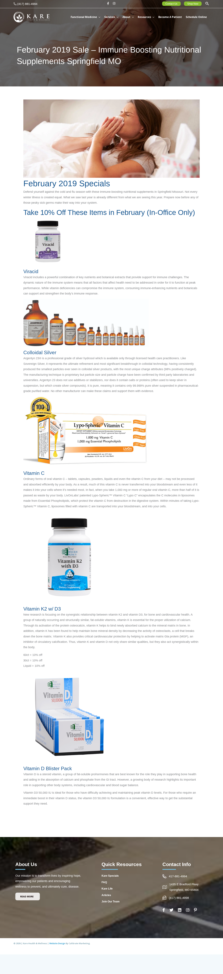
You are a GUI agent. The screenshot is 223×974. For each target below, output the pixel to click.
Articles (106, 895)
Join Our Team (110, 901)
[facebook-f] (109, 3)
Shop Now (192, 3)
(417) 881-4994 (27, 4)
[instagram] (114, 3)
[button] (207, 4)
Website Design (57, 943)
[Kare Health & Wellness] (31, 16)
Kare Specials (110, 875)
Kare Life (107, 888)
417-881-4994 (178, 876)
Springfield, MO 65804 (184, 889)
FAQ (104, 882)
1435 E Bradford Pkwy (184, 884)
